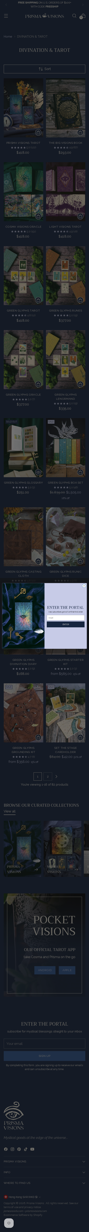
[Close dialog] (84, 586)
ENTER (66, 624)
